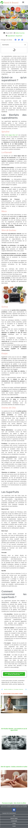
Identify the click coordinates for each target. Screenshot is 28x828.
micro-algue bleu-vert (11, 135)
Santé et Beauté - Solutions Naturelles (10, 19)
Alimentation (24, 19)
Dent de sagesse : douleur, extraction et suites (14, 766)
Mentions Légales (14, 818)
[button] (23, 2)
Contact (14, 826)
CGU (14, 815)
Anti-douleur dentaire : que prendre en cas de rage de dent (14, 729)
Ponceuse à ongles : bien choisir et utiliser (14, 803)
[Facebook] (14, 810)
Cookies (14, 823)
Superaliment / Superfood (14, 35)
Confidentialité (14, 820)
